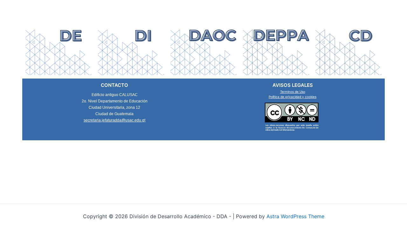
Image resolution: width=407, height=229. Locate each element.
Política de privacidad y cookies (292, 97)
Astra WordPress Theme (295, 216)
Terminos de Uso (292, 92)
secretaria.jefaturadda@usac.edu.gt (114, 120)
